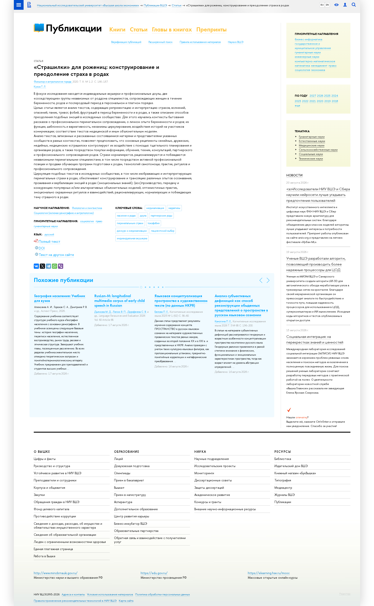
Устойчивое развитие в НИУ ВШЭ (57, 473)
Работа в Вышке (44, 556)
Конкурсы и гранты (207, 502)
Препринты (211, 29)
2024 (335, 96)
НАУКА (200, 452)
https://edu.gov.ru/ (154, 573)
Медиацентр (283, 487)
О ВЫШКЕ (42, 452)
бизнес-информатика (308, 39)
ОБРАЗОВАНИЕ (126, 452)
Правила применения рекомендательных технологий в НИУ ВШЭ (75, 601)
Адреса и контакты (73, 594)
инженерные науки (307, 57)
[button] (141, 287)
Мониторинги (204, 473)
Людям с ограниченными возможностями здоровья (70, 542)
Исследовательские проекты (214, 466)
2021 (313, 101)
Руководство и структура (52, 466)
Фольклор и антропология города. (53, 81)
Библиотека (282, 459)
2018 (335, 101)
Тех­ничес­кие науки (311, 158)
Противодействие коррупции (55, 516)
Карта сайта (126, 601)
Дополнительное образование (136, 509)
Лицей (118, 459)
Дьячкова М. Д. (102, 312)
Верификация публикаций (126, 42)
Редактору (344, 593)
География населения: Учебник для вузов (59, 298)
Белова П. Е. (161, 312)
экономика (318, 70)
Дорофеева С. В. (137, 312)
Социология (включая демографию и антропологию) (64, 213)
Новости (294, 175)
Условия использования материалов (110, 594)
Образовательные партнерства (136, 531)
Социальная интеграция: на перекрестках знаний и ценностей (314, 339)
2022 (305, 101)
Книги (117, 29)
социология (302, 70)
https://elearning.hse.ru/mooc (269, 573)
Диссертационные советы (213, 480)
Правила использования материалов (200, 42)
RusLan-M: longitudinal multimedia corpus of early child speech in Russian (119, 300)
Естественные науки (312, 141)
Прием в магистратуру (130, 495)
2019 (327, 101)
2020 (320, 101)
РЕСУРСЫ (282, 452)
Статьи (139, 29)
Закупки (39, 495)
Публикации (74, 27)
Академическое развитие (212, 495)
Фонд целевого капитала (51, 509)
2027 (313, 96)
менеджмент (319, 65)
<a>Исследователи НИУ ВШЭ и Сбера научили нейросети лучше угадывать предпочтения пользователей (318, 194)
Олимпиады (122, 473)
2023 (298, 101)
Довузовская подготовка (132, 466)
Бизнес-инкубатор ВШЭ (130, 523)
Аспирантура (123, 502)
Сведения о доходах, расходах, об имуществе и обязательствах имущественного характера (68, 525)
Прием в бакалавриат (129, 480)
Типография (282, 480)
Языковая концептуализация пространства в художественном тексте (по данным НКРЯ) (181, 300)
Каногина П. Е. (223, 321)
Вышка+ (119, 487)
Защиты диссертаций (209, 487)
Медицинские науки (311, 145)
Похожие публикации (63, 280)
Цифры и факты (45, 459)
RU (322, 4)
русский (49, 234)
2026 (320, 96)
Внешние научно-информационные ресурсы (225, 509)
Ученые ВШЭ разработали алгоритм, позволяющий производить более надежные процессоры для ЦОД (316, 264)
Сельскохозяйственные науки (318, 150)
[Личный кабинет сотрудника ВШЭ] (345, 5)
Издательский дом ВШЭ (291, 466)
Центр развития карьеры (131, 516)
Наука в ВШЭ (235, 42)
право (333, 65)
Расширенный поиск (160, 42)
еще (297, 105)
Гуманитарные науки (312, 136)
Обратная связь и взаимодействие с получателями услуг (150, 540)
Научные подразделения (211, 459)
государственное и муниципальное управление (313, 46)
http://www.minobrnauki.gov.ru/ (55, 573)
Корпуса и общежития (49, 487)
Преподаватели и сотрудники (55, 480)
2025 (327, 96)
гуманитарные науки (308, 52)
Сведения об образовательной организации (65, 535)
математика (302, 65)
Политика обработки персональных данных (162, 594)
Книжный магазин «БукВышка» (295, 473)
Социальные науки (311, 154)
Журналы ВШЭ (284, 495)
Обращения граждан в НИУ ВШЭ (56, 502)
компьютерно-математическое (315, 61)
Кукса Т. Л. (40, 86)
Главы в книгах (172, 29)
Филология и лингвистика (87, 208)
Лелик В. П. (119, 312)
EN (327, 4)
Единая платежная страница (53, 549)
